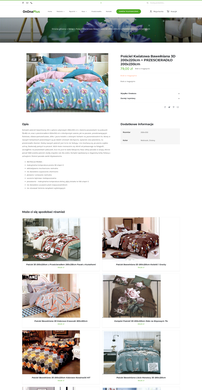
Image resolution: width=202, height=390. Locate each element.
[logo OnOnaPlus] (31, 10)
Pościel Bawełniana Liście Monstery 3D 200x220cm (141, 378)
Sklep (71, 29)
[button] (150, 93)
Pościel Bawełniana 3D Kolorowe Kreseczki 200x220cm (60, 321)
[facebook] (23, 3)
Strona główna (59, 29)
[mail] (27, 3)
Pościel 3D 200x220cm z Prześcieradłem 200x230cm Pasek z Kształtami (61, 264)
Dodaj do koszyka (45, 239)
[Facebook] (165, 107)
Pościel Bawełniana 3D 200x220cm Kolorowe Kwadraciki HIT (61, 378)
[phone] (31, 3)
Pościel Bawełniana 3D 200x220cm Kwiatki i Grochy (141, 264)
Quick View (60, 239)
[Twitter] (169, 107)
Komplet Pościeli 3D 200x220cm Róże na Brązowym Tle (141, 321)
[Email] (178, 107)
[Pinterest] (173, 107)
